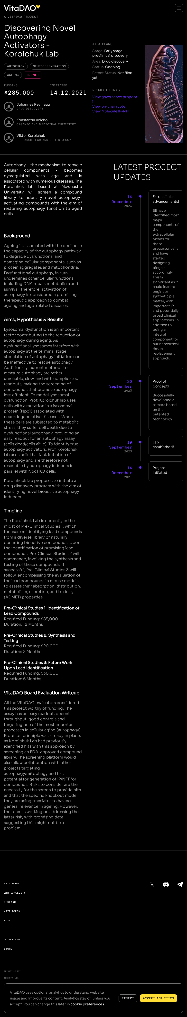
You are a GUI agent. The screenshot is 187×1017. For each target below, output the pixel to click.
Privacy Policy (12, 971)
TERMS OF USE (11, 978)
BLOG (7, 920)
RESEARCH (11, 902)
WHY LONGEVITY (15, 892)
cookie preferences (87, 1004)
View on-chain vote (108, 106)
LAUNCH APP (12, 939)
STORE (8, 948)
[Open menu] (179, 8)
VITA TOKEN (12, 911)
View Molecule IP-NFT (111, 111)
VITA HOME (11, 883)
